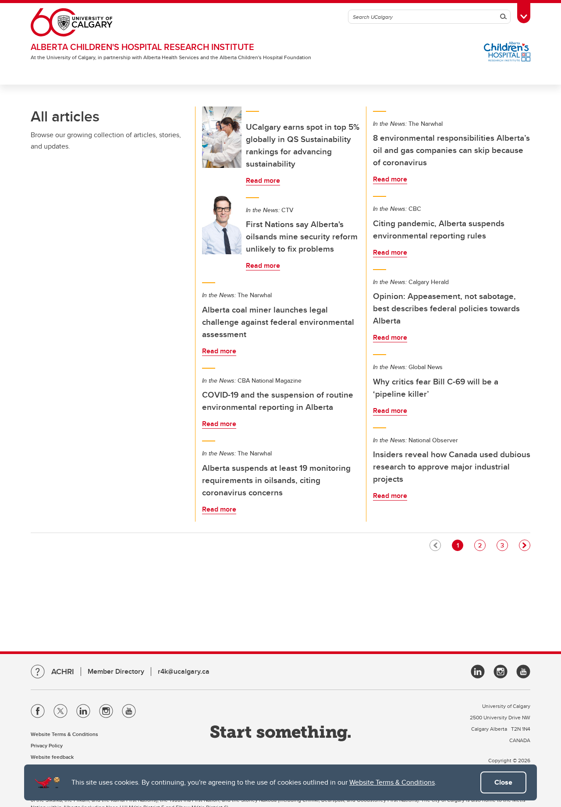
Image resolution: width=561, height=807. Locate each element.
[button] (524, 545)
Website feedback (52, 757)
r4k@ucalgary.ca (183, 671)
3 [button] (504, 545)
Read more (263, 180)
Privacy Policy (47, 745)
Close (503, 782)
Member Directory (116, 671)
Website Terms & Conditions (392, 782)
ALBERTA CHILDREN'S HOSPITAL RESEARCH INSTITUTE (142, 46)
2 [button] (482, 545)
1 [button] (459, 545)
